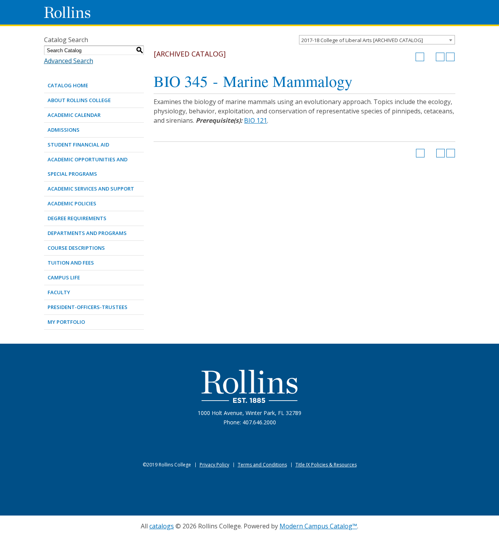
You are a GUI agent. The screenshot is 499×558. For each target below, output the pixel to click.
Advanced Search (68, 61)
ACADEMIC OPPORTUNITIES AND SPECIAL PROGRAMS (87, 166)
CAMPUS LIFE (64, 277)
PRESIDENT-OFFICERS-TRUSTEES (87, 307)
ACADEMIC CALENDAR (74, 114)
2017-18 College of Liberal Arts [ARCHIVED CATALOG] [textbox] (362, 40)
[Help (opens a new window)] (450, 57)
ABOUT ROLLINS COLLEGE (79, 100)
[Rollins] (249, 386)
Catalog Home (68, 85)
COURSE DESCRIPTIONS (76, 247)
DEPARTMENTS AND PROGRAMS (87, 233)
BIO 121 (255, 120)
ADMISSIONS (64, 129)
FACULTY (59, 292)
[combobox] (377, 39)
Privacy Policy (214, 464)
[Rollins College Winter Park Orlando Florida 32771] (67, 12)
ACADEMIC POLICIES (72, 203)
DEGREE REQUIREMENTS (77, 218)
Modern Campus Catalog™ (318, 526)
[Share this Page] (430, 57)
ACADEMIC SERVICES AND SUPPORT (91, 188)
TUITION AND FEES (71, 262)
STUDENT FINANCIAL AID (78, 144)
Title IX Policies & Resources (326, 464)
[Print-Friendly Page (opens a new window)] (440, 57)
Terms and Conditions (262, 464)
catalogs (161, 526)
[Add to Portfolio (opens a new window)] (420, 57)
